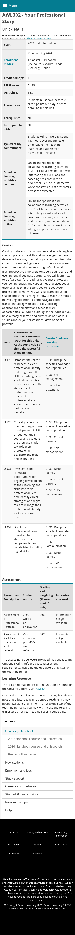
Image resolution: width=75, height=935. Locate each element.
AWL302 (41, 689)
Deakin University (68, 6)
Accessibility (61, 844)
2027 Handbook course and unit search (35, 739)
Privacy (37, 844)
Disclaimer (14, 844)
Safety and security (37, 832)
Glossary (14, 853)
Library (14, 832)
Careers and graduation (21, 786)
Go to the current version (39, 38)
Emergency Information (61, 834)
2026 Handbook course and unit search (35, 746)
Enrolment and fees (18, 770)
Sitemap (37, 853)
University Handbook (19, 731)
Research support (17, 802)
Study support (14, 778)
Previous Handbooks (22, 754)
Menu (12, 5)
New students (14, 762)
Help (8, 810)
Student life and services (22, 794)
